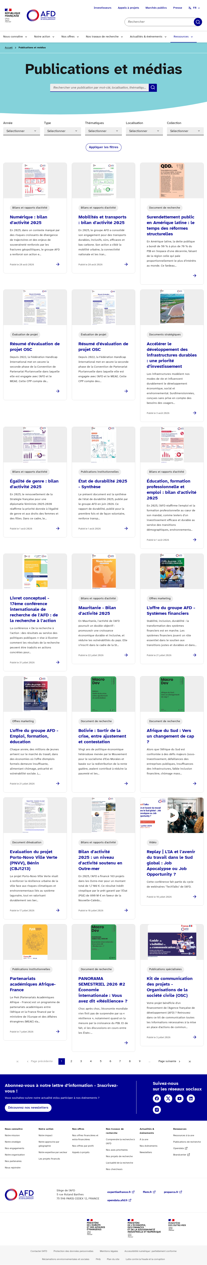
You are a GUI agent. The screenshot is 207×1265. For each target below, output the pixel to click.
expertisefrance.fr (119, 1192)
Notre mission (12, 1135)
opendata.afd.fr (117, 1200)
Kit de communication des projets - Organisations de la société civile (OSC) (170, 987)
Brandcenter (179, 1154)
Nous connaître (13, 36)
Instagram (157, 1110)
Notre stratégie (13, 1142)
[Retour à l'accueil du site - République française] (50, 15)
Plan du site (113, 1259)
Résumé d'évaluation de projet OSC (35, 347)
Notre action (42, 36)
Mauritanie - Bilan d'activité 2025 (97, 611)
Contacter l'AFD (39, 1251)
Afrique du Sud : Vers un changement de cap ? (170, 736)
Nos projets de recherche (119, 1156)
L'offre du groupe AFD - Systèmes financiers (171, 611)
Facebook (157, 1098)
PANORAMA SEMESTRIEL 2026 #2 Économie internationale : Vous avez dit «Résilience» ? (102, 990)
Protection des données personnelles (73, 1251)
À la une (144, 1139)
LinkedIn (191, 1098)
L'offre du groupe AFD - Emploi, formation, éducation (34, 736)
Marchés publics (156, 7)
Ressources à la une (183, 1135)
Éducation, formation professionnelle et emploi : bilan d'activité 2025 (171, 490)
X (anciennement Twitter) (168, 1098)
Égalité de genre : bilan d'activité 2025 (34, 484)
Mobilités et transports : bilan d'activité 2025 (102, 220)
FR (194, 7)
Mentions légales (109, 1251)
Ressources (181, 36)
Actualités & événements (146, 36)
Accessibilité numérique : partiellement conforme (150, 1251)
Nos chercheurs (114, 1169)
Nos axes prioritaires (117, 1150)
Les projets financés (49, 1159)
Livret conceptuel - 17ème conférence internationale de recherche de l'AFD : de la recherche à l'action (34, 609)
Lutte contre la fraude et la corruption (145, 1259)
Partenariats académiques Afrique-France (33, 984)
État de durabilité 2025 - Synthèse (102, 484)
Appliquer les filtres (103, 147)
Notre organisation (15, 1154)
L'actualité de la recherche (119, 1163)
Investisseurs (102, 7)
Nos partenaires (13, 1161)
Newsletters (146, 1152)
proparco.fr (171, 1192)
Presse (177, 7)
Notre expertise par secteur (53, 1152)
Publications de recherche (187, 1142)
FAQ (98, 1259)
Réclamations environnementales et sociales (65, 1259)
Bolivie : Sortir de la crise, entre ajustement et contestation (102, 736)
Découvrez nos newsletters (28, 1107)
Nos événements (148, 1146)
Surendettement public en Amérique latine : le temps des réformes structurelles (170, 226)
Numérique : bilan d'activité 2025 (28, 220)
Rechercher (198, 22)
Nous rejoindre (12, 1167)
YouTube (179, 1098)
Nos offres (68, 36)
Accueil (9, 47)
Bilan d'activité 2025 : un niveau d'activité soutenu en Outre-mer (100, 860)
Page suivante (167, 1061)
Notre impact (45, 1135)
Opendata (178, 1148)
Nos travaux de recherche (102, 36)
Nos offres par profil (83, 1146)
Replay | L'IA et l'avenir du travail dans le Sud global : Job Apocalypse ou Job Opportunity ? (171, 863)
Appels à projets (128, 7)
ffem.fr (147, 1192)
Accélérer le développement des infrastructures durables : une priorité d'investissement (172, 355)
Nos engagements (14, 1148)
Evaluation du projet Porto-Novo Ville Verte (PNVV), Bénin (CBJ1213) (33, 860)
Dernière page (189, 1061)
